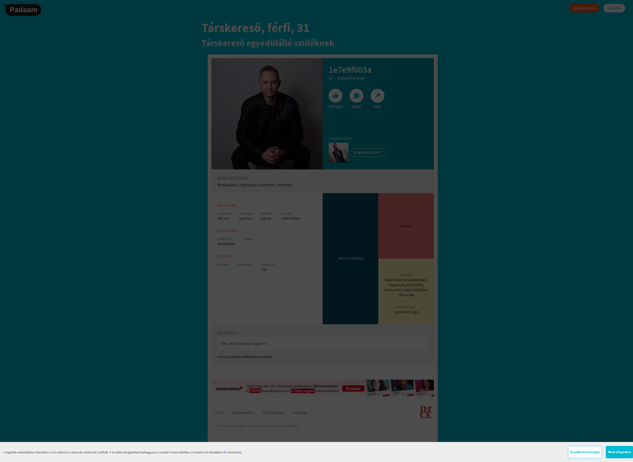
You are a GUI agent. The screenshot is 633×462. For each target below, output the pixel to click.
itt (224, 452)
